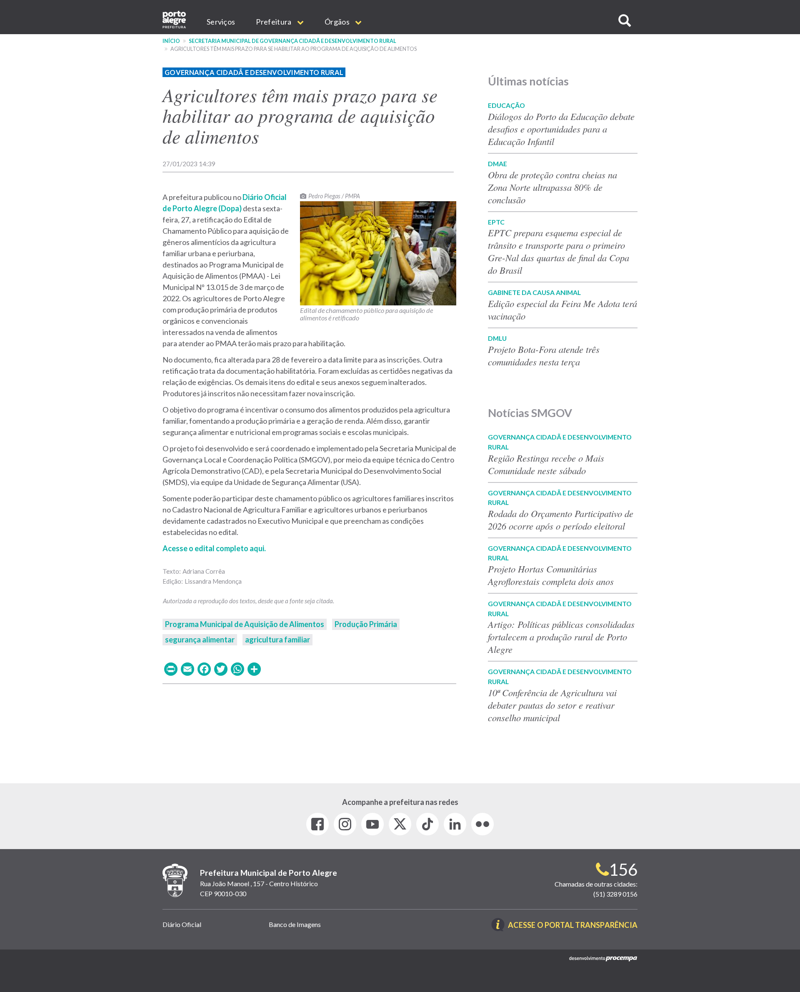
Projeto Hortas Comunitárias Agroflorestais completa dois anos (551, 574)
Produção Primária (366, 624)
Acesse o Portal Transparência (573, 925)
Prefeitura (274, 21)
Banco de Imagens (295, 924)
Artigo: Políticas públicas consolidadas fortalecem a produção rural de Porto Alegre (561, 636)
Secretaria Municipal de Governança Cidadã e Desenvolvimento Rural (292, 41)
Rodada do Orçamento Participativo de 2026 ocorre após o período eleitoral (560, 519)
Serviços (221, 21)
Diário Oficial (181, 924)
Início (171, 41)
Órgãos (338, 21)
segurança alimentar (200, 639)
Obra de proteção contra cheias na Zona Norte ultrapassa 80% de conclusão (552, 187)
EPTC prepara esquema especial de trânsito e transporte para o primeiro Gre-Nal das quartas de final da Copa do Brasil (558, 251)
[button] (624, 20)
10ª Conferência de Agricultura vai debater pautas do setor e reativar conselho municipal (552, 705)
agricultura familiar (277, 639)
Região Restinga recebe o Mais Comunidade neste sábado (546, 464)
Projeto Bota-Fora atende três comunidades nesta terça (544, 355)
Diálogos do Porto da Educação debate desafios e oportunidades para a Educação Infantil (561, 128)
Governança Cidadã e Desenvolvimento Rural (254, 72)
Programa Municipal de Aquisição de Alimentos (244, 624)
